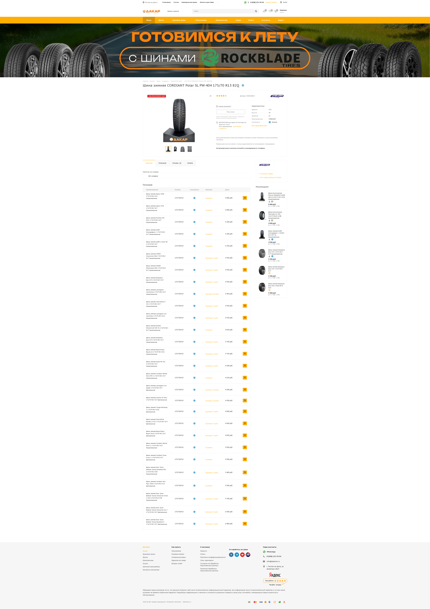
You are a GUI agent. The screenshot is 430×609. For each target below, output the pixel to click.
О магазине (205, 547)
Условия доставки (179, 557)
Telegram (237, 554)
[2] (219, 96)
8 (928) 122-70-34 (274, 556)
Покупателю (176, 551)
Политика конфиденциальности (213, 557)
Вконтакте (231, 554)
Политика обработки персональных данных (209, 570)
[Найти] (256, 11)
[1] (217, 96)
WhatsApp (271, 552)
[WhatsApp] (245, 2)
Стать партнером (206, 560)
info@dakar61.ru (273, 562)
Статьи (202, 554)
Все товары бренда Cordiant (271, 177)
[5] (226, 96)
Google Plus (248, 554)
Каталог (146, 547)
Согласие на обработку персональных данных (209, 565)
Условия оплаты (178, 554)
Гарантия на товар (179, 560)
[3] (221, 96)
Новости (203, 551)
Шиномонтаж (148, 560)
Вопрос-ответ (177, 564)
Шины (145, 551)
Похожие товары (267, 174)
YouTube (242, 554)
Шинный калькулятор (151, 567)
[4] (224, 96)
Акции (145, 564)
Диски (145, 557)
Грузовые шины (149, 554)
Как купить (176, 547)
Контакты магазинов (151, 570)
